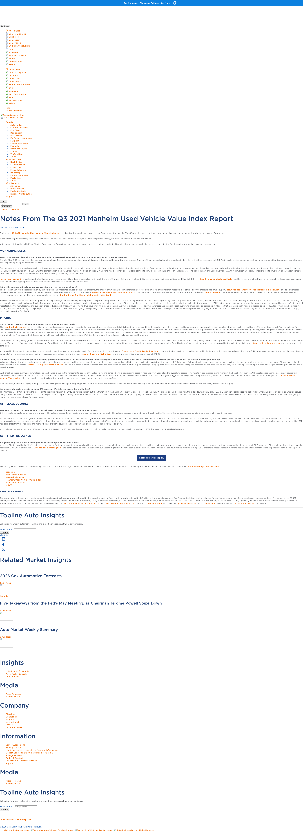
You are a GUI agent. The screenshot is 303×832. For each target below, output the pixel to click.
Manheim (15, 146)
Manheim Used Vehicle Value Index (23, 480)
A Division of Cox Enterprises (16, 819)
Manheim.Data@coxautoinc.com (203, 466)
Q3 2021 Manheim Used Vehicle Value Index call (35, 233)
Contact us (11, 716)
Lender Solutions (19, 175)
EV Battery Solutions (21, 138)
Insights (10, 196)
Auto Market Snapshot (17, 674)
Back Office (16, 162)
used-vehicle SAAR (15, 482)
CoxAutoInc (210, 503)
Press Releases (18, 188)
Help (8, 108)
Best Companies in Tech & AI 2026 (81, 503)
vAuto (13, 151)
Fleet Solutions (18, 170)
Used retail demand (11, 279)
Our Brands (5, 26)
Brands (9, 122)
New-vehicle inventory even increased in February (253, 289)
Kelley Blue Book (19, 143)
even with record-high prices (96, 354)
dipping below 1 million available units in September (87, 295)
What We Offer (13, 159)
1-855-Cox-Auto (14, 110)
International (12, 722)
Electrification (17, 164)
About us (15, 186)
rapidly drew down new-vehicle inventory (114, 292)
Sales (13, 180)
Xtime (13, 156)
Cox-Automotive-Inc (244, 503)
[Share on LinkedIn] (3, 540)
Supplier (10, 763)
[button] (3, 201)
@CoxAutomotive (187, 503)
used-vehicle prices (16, 474)
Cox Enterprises (14, 727)
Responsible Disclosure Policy (21, 760)
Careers (10, 724)
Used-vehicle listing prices (266, 343)
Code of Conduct (14, 758)
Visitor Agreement (15, 745)
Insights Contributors (21, 194)
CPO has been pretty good (47, 447)
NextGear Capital (19, 148)
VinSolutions (16, 154)
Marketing (15, 178)
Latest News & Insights (17, 671)
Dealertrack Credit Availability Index (141, 351)
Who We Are (12, 183)
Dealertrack (16, 135)
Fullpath (14, 140)
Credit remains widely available (216, 279)
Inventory (15, 172)
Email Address (7, 529)
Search (25, 204)
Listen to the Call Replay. (151, 457)
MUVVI (9, 485)
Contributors (12, 676)
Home (4, 209)
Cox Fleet (15, 130)
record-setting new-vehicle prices (45, 364)
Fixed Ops (15, 167)
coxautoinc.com (154, 503)
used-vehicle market (15, 327)
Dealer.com (16, 133)
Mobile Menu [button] (6, 207)
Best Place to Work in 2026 (120, 503)
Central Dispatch (19, 127)
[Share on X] (3, 551)
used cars (10, 472)
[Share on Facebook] (3, 546)
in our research (213, 292)
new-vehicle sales (15, 477)
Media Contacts (18, 191)
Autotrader (16, 125)
